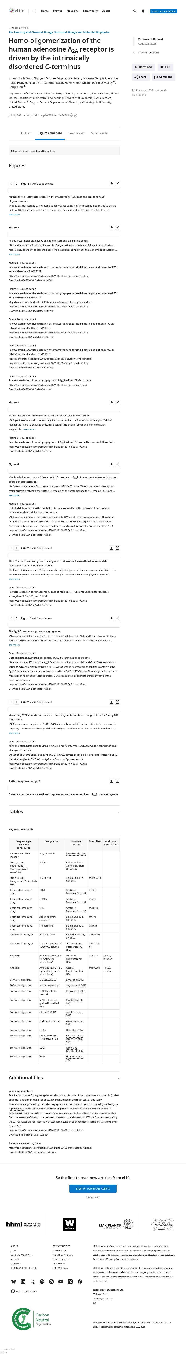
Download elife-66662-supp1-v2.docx (28, 1134)
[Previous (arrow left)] (1, 1352)
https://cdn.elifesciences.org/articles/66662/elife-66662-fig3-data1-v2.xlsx (48, 446)
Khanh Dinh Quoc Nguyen (27, 78)
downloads (158, 90)
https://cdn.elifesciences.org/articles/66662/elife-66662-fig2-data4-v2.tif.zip (48, 363)
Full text (26, 133)
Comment (166, 78)
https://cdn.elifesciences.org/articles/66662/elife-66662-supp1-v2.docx (46, 1130)
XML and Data (60, 1268)
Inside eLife (59, 1250)
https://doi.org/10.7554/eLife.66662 (47, 115)
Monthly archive (63, 1254)
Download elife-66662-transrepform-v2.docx (32, 1152)
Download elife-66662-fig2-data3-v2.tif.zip (31, 337)
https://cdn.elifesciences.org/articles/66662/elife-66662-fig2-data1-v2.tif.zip (48, 276)
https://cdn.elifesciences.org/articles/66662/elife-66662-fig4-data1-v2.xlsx (48, 530)
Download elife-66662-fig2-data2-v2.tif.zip (31, 311)
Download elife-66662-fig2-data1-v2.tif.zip (31, 280)
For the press (61, 1259)
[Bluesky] (13, 1283)
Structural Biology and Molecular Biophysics (82, 33)
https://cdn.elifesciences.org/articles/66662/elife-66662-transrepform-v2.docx (50, 1148)
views (139, 90)
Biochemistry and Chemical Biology (31, 33)
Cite (167, 67)
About (106, 11)
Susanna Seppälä (94, 78)
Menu (34, 11)
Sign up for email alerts (93, 1189)
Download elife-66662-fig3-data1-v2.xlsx (30, 451)
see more (14, 214)
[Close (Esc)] (1, 1349)
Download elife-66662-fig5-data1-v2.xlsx (30, 605)
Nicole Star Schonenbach (46, 83)
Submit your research (164, 11)
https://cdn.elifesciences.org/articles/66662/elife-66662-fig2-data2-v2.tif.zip (48, 306)
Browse (57, 11)
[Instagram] (51, 1283)
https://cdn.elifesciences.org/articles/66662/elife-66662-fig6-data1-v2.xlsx (48, 684)
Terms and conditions (24, 1268)
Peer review (76, 133)
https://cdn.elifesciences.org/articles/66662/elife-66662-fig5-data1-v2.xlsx (48, 600)
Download (145, 67)
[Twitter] (32, 1283)
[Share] (5, 1349)
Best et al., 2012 (74, 1035)
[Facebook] (79, 1283)
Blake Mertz (72, 83)
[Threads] (70, 1283)
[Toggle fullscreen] (8, 1349)
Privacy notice (93, 1197)
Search (135, 11)
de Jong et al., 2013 (76, 985)
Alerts (143, 11)
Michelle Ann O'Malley (97, 83)
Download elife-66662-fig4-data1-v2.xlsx (30, 535)
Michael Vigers (56, 78)
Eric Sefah (74, 78)
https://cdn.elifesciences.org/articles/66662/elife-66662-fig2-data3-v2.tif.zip (48, 332)
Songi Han (16, 87)
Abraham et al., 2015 (74, 1013)
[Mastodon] (42, 1283)
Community (90, 11)
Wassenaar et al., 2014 (75, 1022)
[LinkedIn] (23, 1283)
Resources (59, 1263)
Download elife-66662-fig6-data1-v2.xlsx (30, 689)
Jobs (13, 1250)
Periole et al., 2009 (75, 991)
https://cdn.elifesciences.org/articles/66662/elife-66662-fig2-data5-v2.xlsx (48, 385)
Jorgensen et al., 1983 (74, 1040)
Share (142, 77)
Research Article (19, 28)
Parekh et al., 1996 (76, 853)
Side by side (99, 133)
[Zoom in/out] (12, 1349)
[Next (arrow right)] (5, 1352)
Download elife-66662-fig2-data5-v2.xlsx (30, 389)
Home (45, 11)
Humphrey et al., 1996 (75, 1058)
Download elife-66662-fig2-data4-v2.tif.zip (31, 367)
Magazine (73, 11)
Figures (50, 133)
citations (139, 95)
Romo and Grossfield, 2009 (74, 1049)
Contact (16, 1263)
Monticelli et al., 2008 (74, 1001)
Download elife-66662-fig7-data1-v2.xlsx (30, 768)
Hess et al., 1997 (74, 1030)
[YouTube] (60, 1283)
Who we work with (22, 1254)
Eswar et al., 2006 (75, 980)
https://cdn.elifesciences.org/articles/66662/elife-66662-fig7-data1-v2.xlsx (48, 763)
